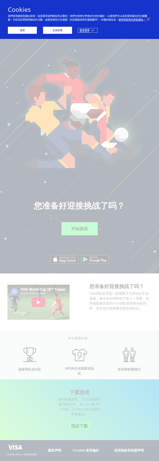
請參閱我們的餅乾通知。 (132, 20)
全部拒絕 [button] (58, 30)
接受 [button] (22, 30)
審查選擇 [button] (84, 30)
